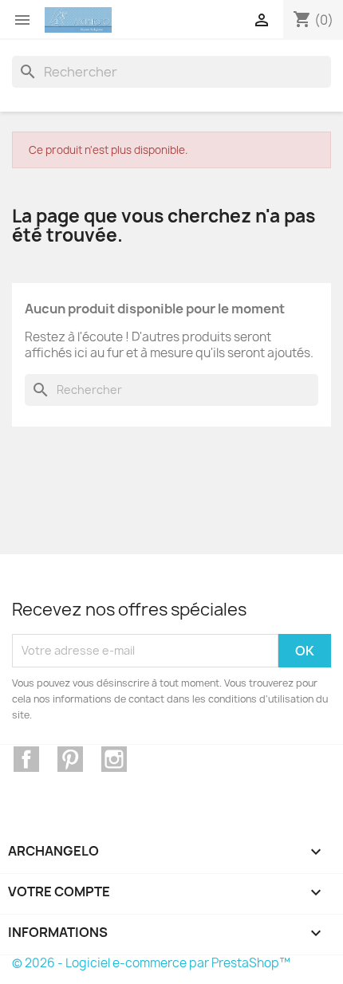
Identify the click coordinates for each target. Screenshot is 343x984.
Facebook (26, 759)
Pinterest (70, 759)
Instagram (114, 759)
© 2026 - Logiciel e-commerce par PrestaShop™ (151, 962)
